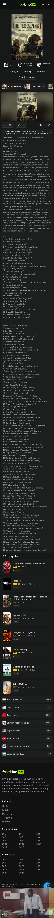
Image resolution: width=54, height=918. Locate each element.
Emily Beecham (18, 157)
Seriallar (6, 810)
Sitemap (6, 821)
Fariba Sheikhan (19, 165)
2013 (4, 834)
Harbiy (28, 71)
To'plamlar (7, 817)
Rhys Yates (15, 162)
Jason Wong (26, 162)
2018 (38, 837)
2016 (4, 837)
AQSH (45, 66)
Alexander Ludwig (35, 159)
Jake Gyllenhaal (32, 157)
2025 (4, 847)
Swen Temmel (42, 167)
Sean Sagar (43, 165)
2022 (4, 844)
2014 (21, 834)
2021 (38, 840)
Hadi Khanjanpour (40, 162)
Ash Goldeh (32, 165)
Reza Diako (7, 165)
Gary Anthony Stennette (25, 170)
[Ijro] (27, 106)
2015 (38, 834)
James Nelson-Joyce (12, 167)
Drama (41, 71)
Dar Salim (44, 157)
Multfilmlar (7, 814)
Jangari (14, 71)
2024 (38, 844)
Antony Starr (8, 159)
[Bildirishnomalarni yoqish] (43, 4)
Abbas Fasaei (8, 170)
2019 (4, 840)
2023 (11, 66)
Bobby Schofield (21, 159)
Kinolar (5, 806)
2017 (21, 837)
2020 (21, 840)
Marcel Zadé (41, 170)
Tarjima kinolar (28, 77)
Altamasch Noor (28, 167)
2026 (21, 847)
